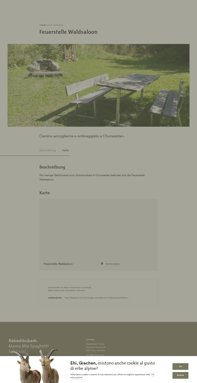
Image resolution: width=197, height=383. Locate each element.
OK (180, 366)
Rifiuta (180, 375)
